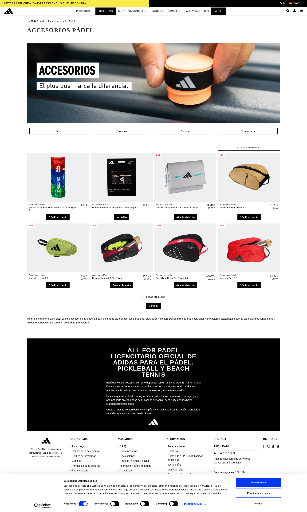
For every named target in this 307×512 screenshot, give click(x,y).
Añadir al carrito (58, 217)
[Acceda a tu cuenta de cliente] (295, 11)
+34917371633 (226, 453)
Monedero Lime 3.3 (38, 278)
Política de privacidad (84, 456)
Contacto (173, 451)
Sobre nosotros (128, 451)
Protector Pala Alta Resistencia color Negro (114, 207)
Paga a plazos (80, 470)
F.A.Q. (123, 446)
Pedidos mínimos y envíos (135, 460)
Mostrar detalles (193, 503)
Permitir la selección (258, 493)
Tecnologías (174, 464)
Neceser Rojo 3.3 (228, 278)
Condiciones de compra (85, 451)
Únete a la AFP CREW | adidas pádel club (185, 458)
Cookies (76, 460)
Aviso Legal (78, 446)
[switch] (114, 503)
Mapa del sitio (175, 469)
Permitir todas (259, 482)
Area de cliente (176, 446)
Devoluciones (127, 456)
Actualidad (126, 470)
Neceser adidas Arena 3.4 (233, 207)
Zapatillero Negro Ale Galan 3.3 (172, 278)
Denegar (258, 503)
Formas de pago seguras (86, 465)
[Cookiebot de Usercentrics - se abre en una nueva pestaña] (42, 505)
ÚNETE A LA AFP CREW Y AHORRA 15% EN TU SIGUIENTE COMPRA (44, 3)
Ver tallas (122, 217)
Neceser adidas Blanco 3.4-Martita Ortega (177, 207)
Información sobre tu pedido (135, 465)
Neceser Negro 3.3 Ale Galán (107, 278)
